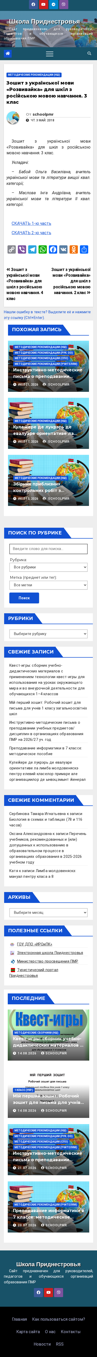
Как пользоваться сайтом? (58, 1319)
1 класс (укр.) (23, 1090)
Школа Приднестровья (44, 21)
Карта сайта (28, 1331)
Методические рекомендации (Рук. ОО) (44, 352)
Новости (42, 1344)
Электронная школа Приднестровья (50, 953)
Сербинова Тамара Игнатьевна (37, 814)
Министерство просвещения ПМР (47, 961)
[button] (89, 53)
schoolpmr (43, 114)
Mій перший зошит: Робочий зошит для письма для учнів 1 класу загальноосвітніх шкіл (48, 708)
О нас (50, 1331)
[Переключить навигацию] (50, 53)
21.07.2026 (28, 1168)
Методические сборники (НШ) (36, 1032)
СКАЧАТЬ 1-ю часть (31, 223)
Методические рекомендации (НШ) (34, 74)
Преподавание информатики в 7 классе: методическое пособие (48, 1217)
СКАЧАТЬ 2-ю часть (31, 232)
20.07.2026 (28, 1225)
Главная (19, 1319)
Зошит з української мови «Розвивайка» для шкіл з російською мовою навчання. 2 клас (71, 281)
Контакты (71, 1331)
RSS (60, 1344)
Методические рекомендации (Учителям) (46, 364)
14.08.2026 (28, 1053)
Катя (13, 871)
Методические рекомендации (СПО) (41, 358)
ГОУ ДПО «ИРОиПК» (34, 944)
